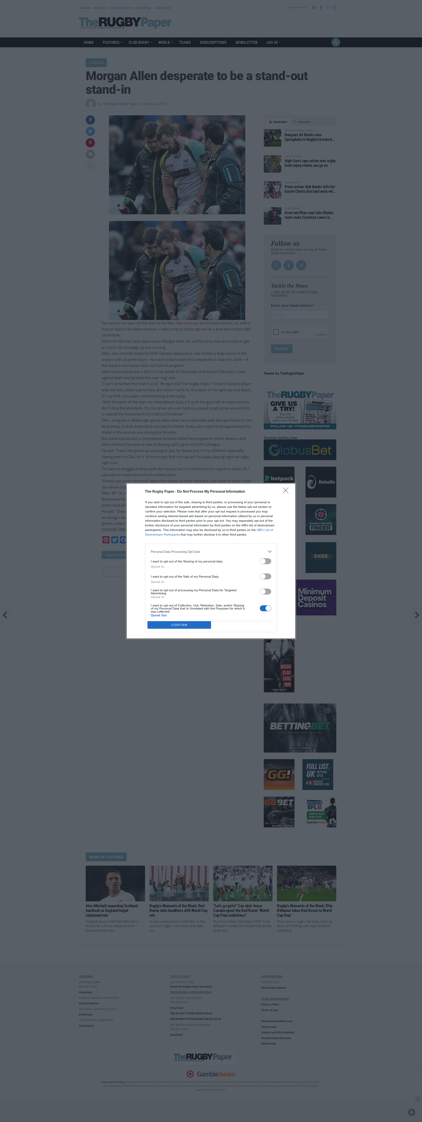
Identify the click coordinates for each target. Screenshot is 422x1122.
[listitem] (211, 551)
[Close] (287, 492)
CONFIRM (179, 625)
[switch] (265, 561)
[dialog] (211, 561)
